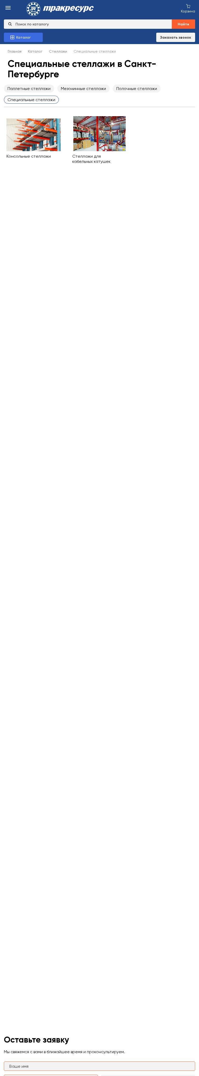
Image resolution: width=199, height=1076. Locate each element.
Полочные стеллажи (136, 88)
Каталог (35, 51)
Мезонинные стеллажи (83, 88)
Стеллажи (58, 51)
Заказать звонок (175, 37)
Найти (183, 24)
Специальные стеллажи (31, 99)
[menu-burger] (8, 8)
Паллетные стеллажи (29, 88)
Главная (15, 51)
